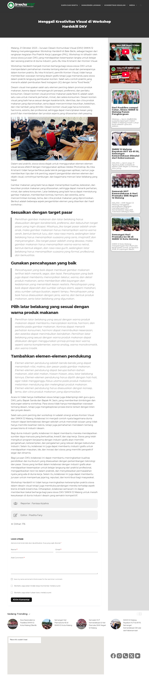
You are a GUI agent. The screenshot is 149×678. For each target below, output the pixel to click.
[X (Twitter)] (131, 655)
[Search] (141, 5)
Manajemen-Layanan (91, 5)
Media (132, 5)
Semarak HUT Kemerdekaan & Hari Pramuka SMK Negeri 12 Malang (125, 194)
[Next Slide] (91, 138)
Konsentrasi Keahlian (114, 5)
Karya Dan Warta (69, 5)
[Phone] (125, 655)
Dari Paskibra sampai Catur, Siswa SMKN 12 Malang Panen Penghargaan (125, 110)
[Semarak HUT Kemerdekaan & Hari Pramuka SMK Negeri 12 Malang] (81, 624)
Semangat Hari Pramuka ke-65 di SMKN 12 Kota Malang (125, 237)
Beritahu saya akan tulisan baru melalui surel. (32, 593)
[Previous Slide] (17, 138)
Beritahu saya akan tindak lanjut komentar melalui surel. (37, 586)
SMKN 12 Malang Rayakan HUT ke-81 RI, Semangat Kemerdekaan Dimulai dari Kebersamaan (125, 153)
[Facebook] (113, 655)
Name (14, 549)
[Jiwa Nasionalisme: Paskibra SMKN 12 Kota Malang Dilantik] (12, 624)
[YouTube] (137, 655)
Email (58, 549)
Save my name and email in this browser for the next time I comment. (38, 579)
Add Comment (18, 558)
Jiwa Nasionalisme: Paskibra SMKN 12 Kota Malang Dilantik (28, 622)
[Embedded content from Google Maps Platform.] (55, 655)
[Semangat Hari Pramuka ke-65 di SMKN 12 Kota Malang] (47, 624)
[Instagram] (119, 655)
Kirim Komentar (21, 599)
